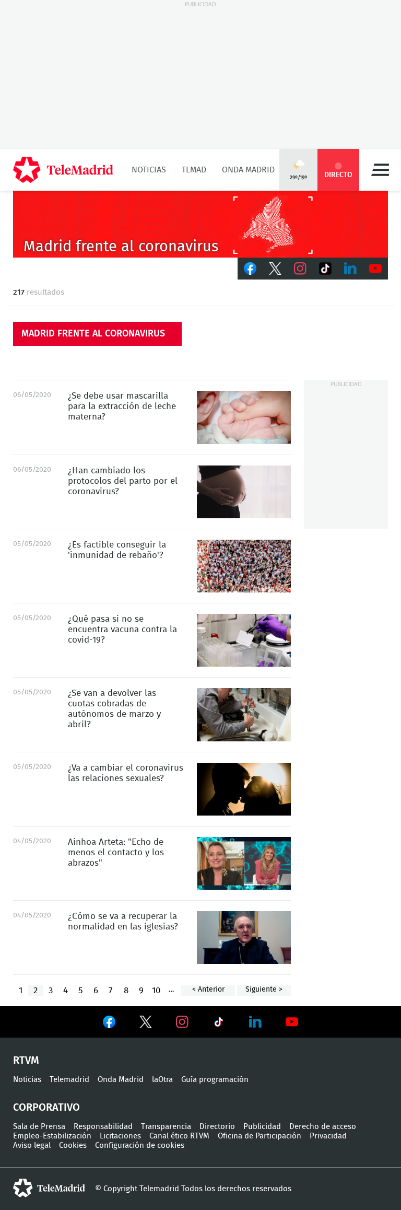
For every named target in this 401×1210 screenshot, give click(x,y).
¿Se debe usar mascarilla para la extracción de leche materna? (244, 417)
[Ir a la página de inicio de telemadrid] (63, 170)
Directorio (217, 1127)
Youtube (375, 269)
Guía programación (215, 1080)
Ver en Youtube (291, 1021)
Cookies (73, 1145)
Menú (380, 170)
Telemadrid (69, 1080)
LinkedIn (350, 269)
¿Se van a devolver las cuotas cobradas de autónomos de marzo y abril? (244, 714)
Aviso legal (32, 1145)
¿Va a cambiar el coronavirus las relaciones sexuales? (244, 789)
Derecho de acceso (322, 1127)
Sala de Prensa (39, 1127)
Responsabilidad (103, 1127)
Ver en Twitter (145, 1024)
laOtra (162, 1080)
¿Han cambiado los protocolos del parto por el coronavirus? (244, 492)
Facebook (250, 268)
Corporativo (46, 1107)
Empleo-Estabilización (52, 1136)
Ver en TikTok (218, 1024)
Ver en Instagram (182, 1021)
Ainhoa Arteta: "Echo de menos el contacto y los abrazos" (244, 863)
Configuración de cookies (139, 1145)
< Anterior (208, 989)
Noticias (149, 170)
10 (156, 990)
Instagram (300, 269)
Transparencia (166, 1127)
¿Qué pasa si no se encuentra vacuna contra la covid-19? (244, 640)
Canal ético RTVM (179, 1136)
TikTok (325, 268)
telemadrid (49, 1188)
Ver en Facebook (109, 1024)
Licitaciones (120, 1136)
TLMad (194, 170)
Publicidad (262, 1127)
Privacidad (328, 1136)
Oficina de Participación (259, 1136)
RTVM (26, 1060)
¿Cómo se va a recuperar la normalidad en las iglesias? (244, 937)
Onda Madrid (248, 170)
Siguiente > (263, 989)
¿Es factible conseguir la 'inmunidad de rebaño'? (244, 566)
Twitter (275, 268)
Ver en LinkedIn (255, 1021)
